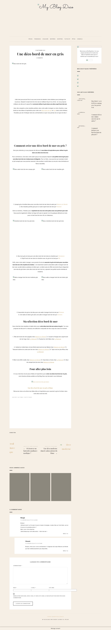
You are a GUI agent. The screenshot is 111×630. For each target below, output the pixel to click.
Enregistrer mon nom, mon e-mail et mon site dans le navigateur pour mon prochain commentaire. (39, 596)
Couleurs (45, 39)
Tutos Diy (67, 39)
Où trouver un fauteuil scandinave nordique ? (25, 450)
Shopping (60, 39)
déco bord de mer (46, 110)
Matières (52, 39)
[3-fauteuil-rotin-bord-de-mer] (16, 332)
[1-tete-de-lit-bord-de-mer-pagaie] (12, 332)
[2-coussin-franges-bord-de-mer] (14, 332)
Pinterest (58, 206)
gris (55, 110)
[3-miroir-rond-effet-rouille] (12, 355)
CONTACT (49, 616)
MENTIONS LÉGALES (58, 616)
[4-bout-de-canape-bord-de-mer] (16, 355)
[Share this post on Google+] (21, 435)
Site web (51, 587)
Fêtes (73, 39)
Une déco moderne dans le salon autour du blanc (55, 450)
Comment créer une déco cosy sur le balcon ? (61, 484)
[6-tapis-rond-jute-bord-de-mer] (16, 342)
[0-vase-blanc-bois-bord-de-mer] (14, 355)
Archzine (59, 314)
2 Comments (39, 58)
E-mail (33, 587)
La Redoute (33, 339)
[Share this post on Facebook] (11, 435)
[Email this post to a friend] (24, 435)
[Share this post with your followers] (14, 435)
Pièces (30, 39)
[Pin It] (18, 435)
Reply (65, 533)
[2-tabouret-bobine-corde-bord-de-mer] (14, 342)
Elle (59, 258)
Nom (15, 587)
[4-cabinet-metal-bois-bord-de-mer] (12, 342)
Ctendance (61, 256)
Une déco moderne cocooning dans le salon (19, 484)
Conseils (79, 39)
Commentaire (17, 565)
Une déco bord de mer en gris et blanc (40, 388)
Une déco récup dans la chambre (40, 484)
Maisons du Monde (62, 204)
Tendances (37, 39)
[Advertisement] (55, 23)
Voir (19, 493)
